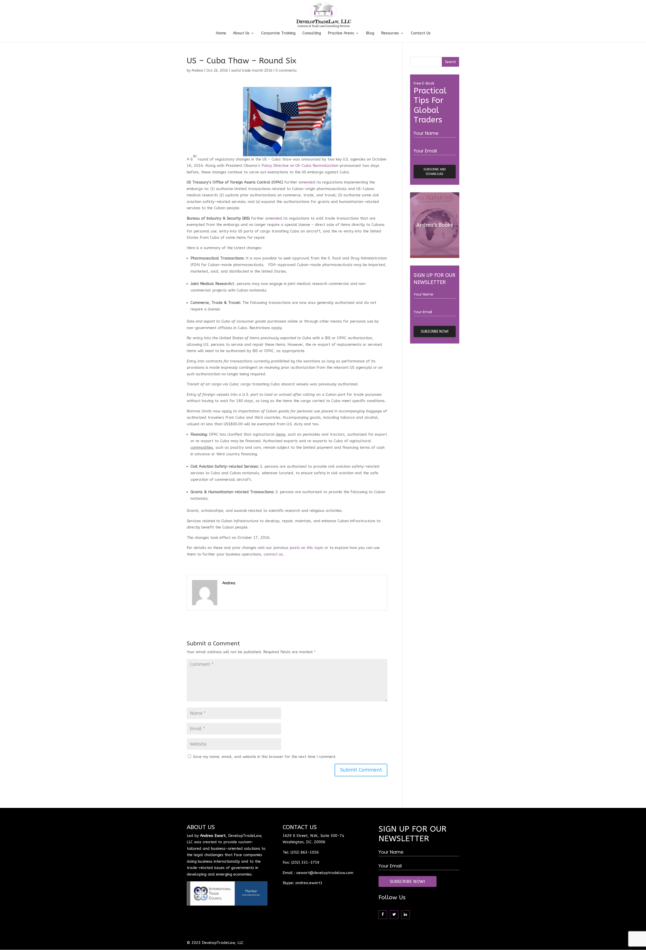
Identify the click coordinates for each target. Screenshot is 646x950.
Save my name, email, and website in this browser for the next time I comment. (264, 756)
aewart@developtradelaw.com (324, 872)
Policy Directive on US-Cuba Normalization (299, 165)
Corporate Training (278, 33)
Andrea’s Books (434, 225)
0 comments (286, 70)
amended (307, 182)
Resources (390, 33)
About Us (241, 33)
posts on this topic (306, 547)
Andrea (197, 70)
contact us (273, 554)
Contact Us (420, 33)
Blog (370, 33)
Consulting (311, 33)
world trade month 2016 (251, 70)
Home (221, 33)
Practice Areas (341, 33)
